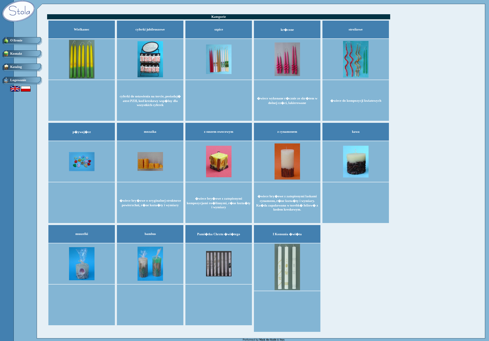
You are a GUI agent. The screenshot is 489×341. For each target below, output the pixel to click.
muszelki (81, 234)
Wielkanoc (81, 29)
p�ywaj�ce (82, 132)
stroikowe (356, 29)
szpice (218, 29)
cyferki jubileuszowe (150, 29)
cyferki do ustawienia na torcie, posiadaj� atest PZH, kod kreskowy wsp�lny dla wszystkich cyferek (150, 100)
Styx (282, 339)
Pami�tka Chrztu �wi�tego (218, 234)
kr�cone (287, 30)
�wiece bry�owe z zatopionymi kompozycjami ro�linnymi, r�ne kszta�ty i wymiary (219, 203)
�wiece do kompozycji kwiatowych (355, 100)
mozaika (150, 132)
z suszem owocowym (218, 132)
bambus (150, 234)
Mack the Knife (267, 339)
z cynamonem (287, 132)
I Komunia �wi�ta (287, 234)
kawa (356, 132)
